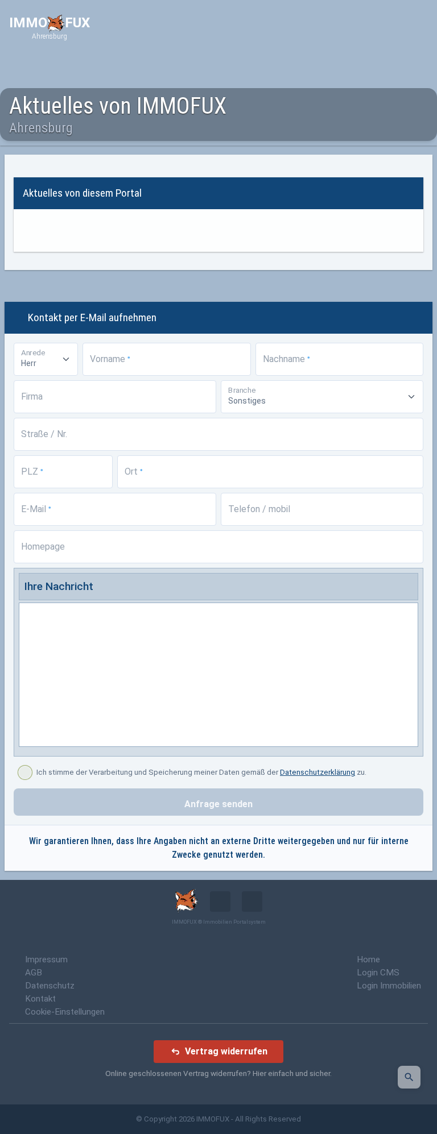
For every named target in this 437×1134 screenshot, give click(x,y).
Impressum (46, 959)
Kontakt (40, 999)
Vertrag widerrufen (226, 1051)
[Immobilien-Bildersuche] (409, 1077)
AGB (33, 972)
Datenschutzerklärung (317, 772)
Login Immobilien (389, 986)
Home (368, 959)
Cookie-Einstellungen (65, 1012)
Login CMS (378, 972)
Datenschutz (50, 986)
